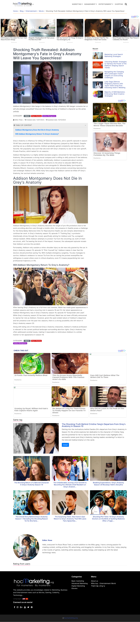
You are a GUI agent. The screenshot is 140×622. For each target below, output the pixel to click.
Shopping (119, 4)
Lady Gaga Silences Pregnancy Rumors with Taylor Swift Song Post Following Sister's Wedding (115, 85)
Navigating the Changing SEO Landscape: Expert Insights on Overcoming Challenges (114, 75)
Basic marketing (78, 581)
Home (15, 11)
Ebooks (74, 588)
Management (89, 4)
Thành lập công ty (98, 586)
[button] (85, 125)
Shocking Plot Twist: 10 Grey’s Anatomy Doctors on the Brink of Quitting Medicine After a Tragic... (108, 519)
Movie (41, 11)
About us (94, 581)
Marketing (76, 4)
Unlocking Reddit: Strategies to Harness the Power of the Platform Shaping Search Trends (116, 65)
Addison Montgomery (49, 116)
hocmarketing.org (71, 618)
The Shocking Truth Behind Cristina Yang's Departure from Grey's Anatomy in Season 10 (94, 425)
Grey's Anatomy (36, 116)
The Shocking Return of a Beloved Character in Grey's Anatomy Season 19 (31, 484)
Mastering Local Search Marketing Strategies (114, 55)
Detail (65, 445)
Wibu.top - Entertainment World (103, 583)
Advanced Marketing (80, 583)
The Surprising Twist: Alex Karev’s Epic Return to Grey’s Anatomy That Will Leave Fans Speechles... (70, 519)
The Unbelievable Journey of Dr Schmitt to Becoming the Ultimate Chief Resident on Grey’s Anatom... (70, 485)
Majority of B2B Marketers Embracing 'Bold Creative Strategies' (115, 94)
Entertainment (105, 4)
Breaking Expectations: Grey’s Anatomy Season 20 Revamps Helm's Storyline (108, 484)
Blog (21, 11)
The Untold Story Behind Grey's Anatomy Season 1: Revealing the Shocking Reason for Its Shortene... (31, 519)
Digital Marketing (78, 586)
